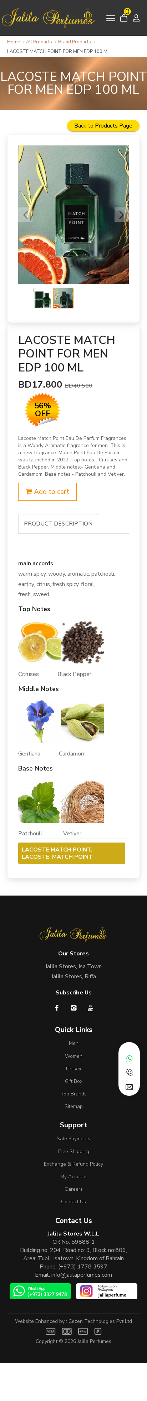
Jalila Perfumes (94, 1341)
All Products (39, 42)
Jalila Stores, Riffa (73, 976)
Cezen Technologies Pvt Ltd (100, 1321)
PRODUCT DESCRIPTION (58, 524)
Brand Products (74, 42)
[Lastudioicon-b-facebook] (57, 1008)
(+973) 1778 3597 (82, 1267)
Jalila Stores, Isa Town (73, 966)
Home (13, 42)
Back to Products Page (103, 126)
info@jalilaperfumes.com (81, 1275)
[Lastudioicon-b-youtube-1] (90, 1008)
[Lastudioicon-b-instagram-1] (73, 1008)
